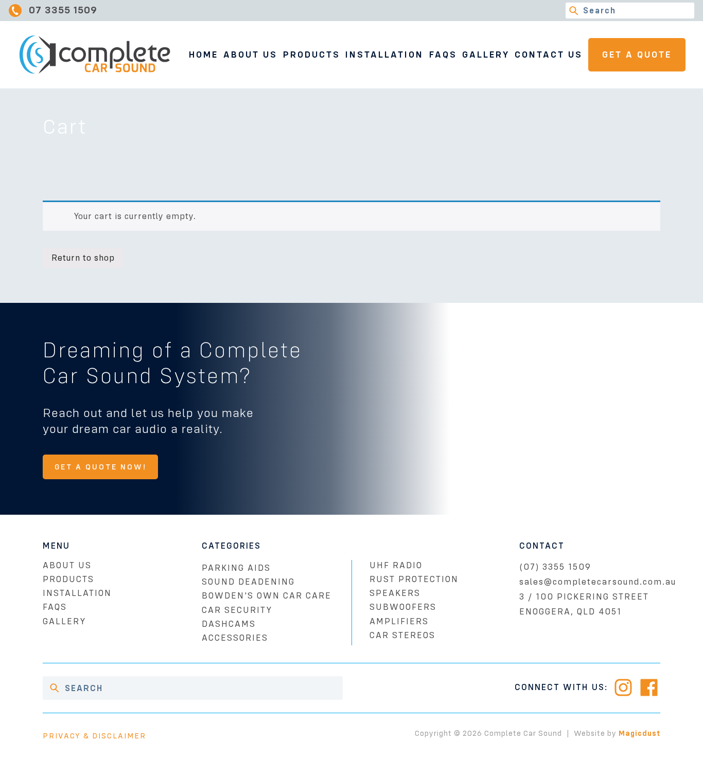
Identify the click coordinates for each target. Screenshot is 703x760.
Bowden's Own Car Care (266, 596)
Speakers (395, 593)
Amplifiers (399, 621)
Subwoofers (403, 607)
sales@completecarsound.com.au (597, 582)
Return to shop (83, 258)
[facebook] (649, 687)
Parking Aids (236, 568)
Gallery (485, 54)
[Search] (574, 11)
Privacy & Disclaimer (94, 736)
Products (311, 54)
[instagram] (623, 687)
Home (203, 54)
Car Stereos (402, 635)
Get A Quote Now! (101, 467)
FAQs (443, 54)
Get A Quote (637, 54)
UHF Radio (396, 565)
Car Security (237, 610)
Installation (384, 54)
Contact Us (549, 54)
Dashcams (229, 624)
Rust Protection (414, 579)
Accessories (235, 638)
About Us (250, 54)
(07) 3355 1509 (555, 567)
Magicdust (639, 733)
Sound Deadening (248, 582)
